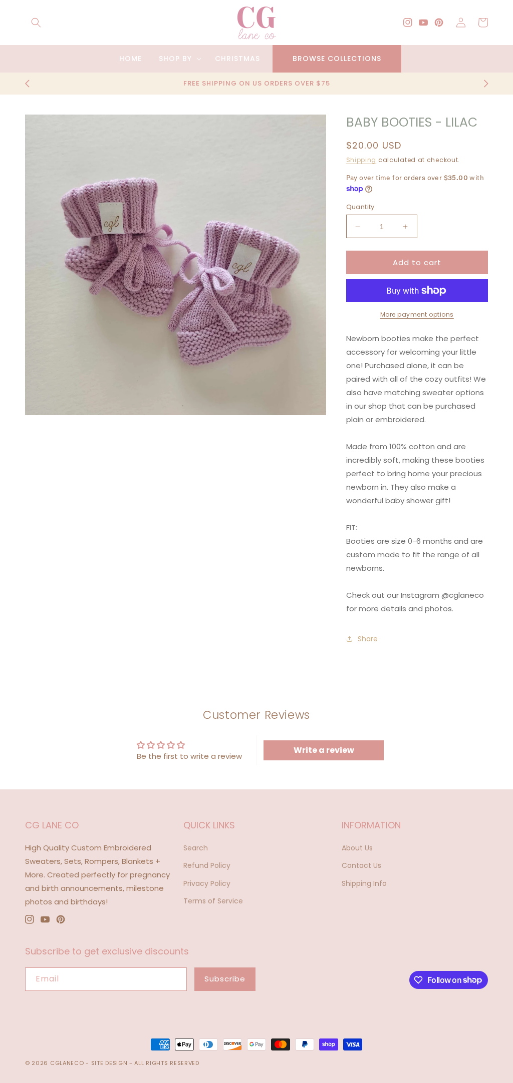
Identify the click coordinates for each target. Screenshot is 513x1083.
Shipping (361, 160)
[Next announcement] (486, 84)
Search (195, 848)
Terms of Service (213, 901)
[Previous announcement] (27, 84)
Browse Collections (337, 59)
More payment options (417, 314)
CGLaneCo (67, 1063)
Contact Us (361, 865)
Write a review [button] (324, 750)
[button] (36, 23)
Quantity (360, 207)
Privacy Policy (206, 883)
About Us (357, 848)
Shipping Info (364, 883)
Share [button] (368, 639)
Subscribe (224, 978)
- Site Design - (110, 1063)
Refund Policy (206, 865)
